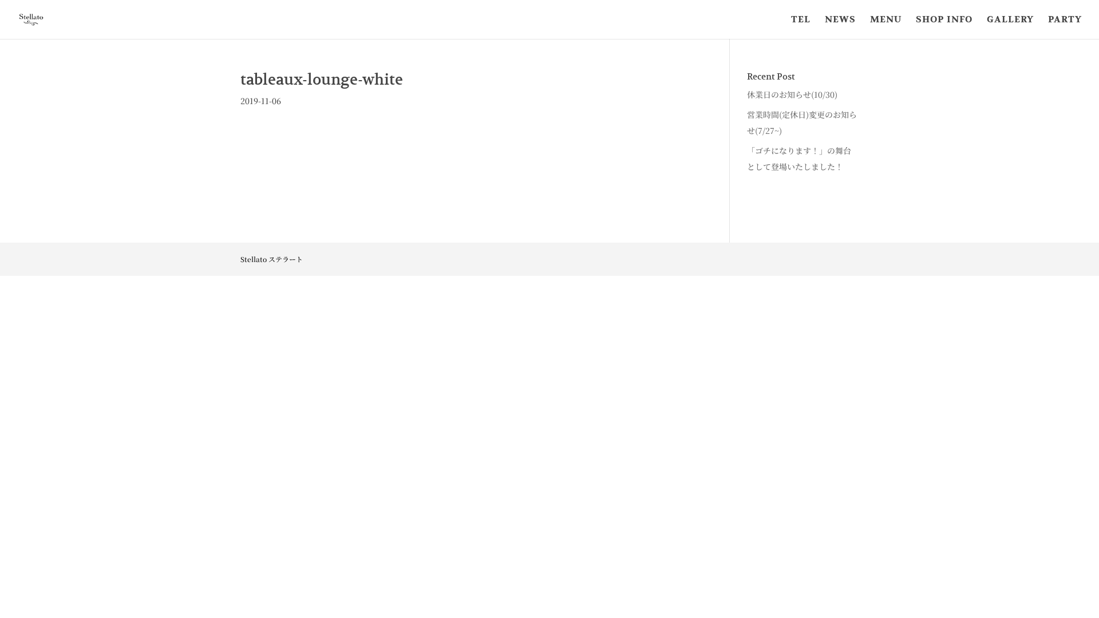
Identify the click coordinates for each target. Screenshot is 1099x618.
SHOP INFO (944, 20)
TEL (801, 20)
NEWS (840, 20)
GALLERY (1010, 20)
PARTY (1065, 20)
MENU (886, 20)
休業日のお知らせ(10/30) (792, 94)
